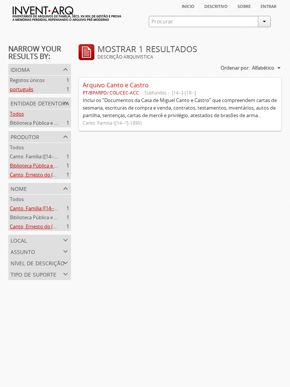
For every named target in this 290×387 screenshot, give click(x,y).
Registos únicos (27, 80)
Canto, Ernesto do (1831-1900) (43, 174)
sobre (244, 6)
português (21, 89)
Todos (17, 113)
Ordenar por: (235, 67)
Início (188, 6)
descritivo (216, 6)
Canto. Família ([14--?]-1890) (40, 156)
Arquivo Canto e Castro (116, 85)
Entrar (268, 6)
